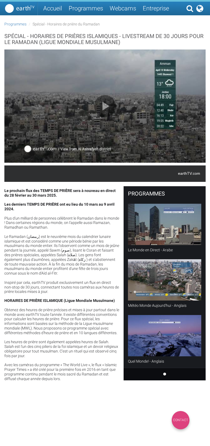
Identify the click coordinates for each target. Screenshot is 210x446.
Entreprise (156, 8)
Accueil (52, 8)
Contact (180, 420)
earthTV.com (189, 173)
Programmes (86, 8)
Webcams (123, 8)
